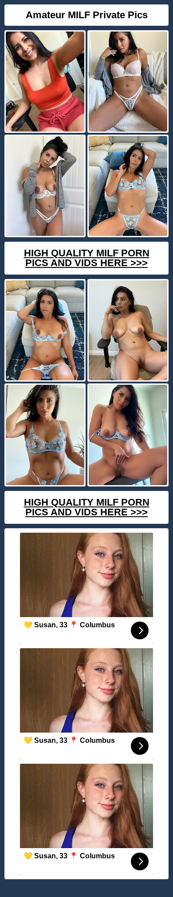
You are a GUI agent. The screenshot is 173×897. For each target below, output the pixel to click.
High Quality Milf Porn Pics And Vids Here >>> (86, 257)
